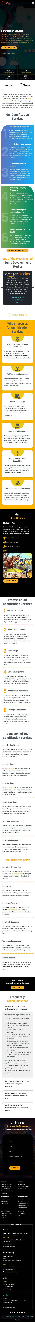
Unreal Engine (5, 1201)
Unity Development (6, 1199)
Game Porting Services (7, 1191)
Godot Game (4, 1203)
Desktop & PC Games (23, 1187)
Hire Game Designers (23, 1205)
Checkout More (16, 315)
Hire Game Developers (23, 1203)
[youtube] (17, 1313)
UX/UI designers (9, 788)
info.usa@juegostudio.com (11, 1272)
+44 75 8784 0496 (8, 1286)
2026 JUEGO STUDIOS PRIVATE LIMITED (16, 1316)
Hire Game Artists (22, 1208)
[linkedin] (19, 1313)
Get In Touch (16, 987)
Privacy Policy (30, 1316)
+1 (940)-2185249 (8, 1269)
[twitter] (12, 1313)
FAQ (19, 1220)
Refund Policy (16, 1318)
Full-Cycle (20, 1201)
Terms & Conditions (7, 1318)
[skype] (14, 1313)
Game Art (3, 1216)
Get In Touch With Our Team (16, 250)
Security (17, 1320)
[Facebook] (10, 1313)
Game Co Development (24, 1199)
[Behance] (22, 1313)
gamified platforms (17, 874)
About (19, 1218)
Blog (19, 1216)
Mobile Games (21, 1184)
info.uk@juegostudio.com (10, 1289)
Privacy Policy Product (27, 1318)
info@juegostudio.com (10, 1246)
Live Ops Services (5, 1189)
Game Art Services (6, 1187)
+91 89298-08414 (8, 1244)
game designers (9, 769)
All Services (4, 1193)
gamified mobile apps (13, 910)
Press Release (21, 1213)
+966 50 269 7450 (8, 1305)
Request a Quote (8, 48)
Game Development (6, 1184)
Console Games (22, 1189)
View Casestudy (11, 581)
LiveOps (3, 1218)
